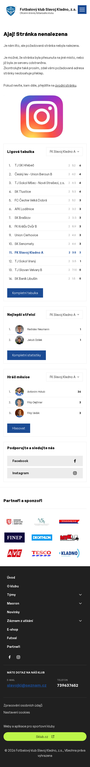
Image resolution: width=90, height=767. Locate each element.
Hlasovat (18, 428)
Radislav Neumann (38, 329)
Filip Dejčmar (34, 402)
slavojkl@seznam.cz (27, 685)
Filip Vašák (33, 413)
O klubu (13, 586)
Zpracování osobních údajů (22, 705)
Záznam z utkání (20, 621)
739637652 (67, 685)
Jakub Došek (34, 340)
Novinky (13, 612)
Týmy (11, 594)
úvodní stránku (65, 85)
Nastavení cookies (16, 712)
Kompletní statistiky (26, 355)
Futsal (12, 638)
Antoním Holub (36, 391)
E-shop (12, 629)
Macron (13, 603)
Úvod (11, 577)
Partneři (13, 646)
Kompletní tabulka (25, 293)
